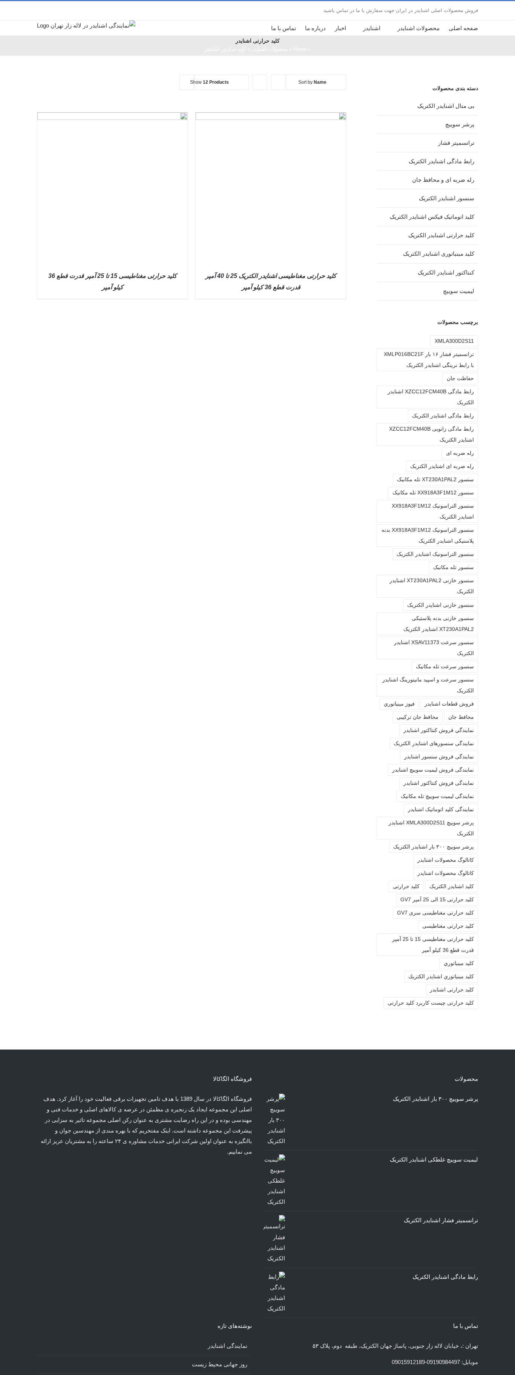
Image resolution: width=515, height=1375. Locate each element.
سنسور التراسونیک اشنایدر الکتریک (435, 554)
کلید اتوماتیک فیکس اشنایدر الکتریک (432, 216)
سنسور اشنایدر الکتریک (446, 198)
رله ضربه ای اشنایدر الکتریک (442, 466)
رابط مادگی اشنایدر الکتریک (441, 161)
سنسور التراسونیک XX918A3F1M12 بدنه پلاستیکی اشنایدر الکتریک (428, 535)
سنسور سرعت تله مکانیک (445, 666)
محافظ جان (461, 717)
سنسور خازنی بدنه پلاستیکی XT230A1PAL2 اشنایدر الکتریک (438, 623)
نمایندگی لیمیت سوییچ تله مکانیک (437, 796)
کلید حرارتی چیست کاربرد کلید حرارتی (431, 1003)
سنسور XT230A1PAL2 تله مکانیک (435, 479)
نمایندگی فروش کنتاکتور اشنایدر (438, 783)
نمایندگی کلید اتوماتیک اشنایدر (441, 809)
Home (299, 49)
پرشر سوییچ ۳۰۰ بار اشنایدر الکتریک (433, 847)
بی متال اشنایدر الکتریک (445, 106)
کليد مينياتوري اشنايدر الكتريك (441, 976)
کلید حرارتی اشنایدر (452, 990)
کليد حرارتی (406, 886)
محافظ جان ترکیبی (417, 717)
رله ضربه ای (460, 453)
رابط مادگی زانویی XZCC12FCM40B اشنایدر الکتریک (431, 434)
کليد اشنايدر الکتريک (451, 886)
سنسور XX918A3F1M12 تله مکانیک (433, 493)
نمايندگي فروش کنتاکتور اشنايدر (438, 730)
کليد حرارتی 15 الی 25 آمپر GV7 (437, 899)
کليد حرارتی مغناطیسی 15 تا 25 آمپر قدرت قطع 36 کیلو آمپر (433, 944)
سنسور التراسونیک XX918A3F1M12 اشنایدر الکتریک (433, 511)
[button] (260, 27)
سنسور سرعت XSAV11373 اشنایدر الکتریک (434, 648)
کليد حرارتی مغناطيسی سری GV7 (435, 913)
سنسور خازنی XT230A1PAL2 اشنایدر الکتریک (431, 586)
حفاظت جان (460, 378)
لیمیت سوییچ (458, 291)
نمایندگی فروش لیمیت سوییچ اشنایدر (433, 770)
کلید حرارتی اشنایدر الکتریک (441, 235)
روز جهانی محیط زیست (219, 1364)
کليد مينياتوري (459, 963)
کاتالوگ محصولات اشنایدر (445, 873)
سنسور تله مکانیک (453, 567)
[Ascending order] (260, 82)
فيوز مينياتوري (399, 704)
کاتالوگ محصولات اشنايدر (445, 860)
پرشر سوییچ (459, 124)
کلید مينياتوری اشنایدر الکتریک (438, 253)
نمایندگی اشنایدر (227, 1346)
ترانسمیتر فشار (456, 143)
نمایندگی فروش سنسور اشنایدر (439, 757)
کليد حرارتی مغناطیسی (448, 926)
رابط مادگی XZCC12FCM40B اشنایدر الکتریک (431, 397)
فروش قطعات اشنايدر (449, 704)
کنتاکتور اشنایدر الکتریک (446, 272)
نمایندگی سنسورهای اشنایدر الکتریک (434, 743)
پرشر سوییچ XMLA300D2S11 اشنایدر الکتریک (431, 828)
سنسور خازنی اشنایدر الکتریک (440, 605)
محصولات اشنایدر (269, 49)
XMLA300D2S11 (454, 341)
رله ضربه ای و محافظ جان (443, 179)
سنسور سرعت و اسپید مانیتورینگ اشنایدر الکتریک (428, 685)
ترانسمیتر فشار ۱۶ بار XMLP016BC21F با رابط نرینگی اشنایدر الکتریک (428, 359)
